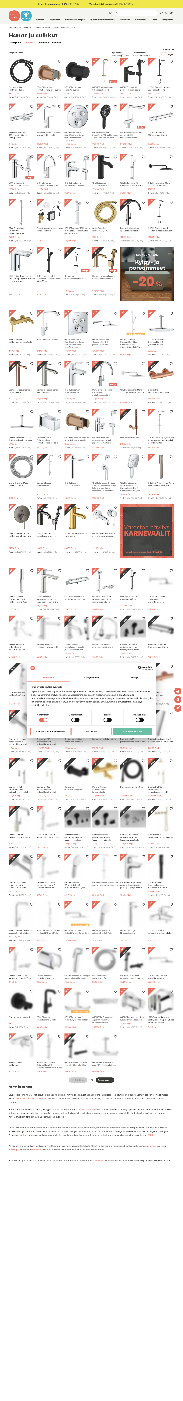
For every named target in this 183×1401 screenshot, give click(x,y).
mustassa (153, 1146)
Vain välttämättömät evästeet (50, 731)
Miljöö (170, 54)
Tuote (162, 54)
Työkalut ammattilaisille (102, 19)
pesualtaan (22, 1135)
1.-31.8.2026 (58, 4)
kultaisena (36, 1149)
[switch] (75, 720)
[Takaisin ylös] (178, 1396)
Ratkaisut (125, 19)
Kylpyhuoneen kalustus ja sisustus (44, 27)
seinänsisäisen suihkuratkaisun (31, 1098)
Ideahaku (56, 42)
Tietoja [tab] (134, 677)
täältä (150, 1135)
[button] (177, 708)
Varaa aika (98, 1160)
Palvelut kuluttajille (75, 19)
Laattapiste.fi (14, 27)
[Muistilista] (161, 12)
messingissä (15, 1149)
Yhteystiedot (167, 19)
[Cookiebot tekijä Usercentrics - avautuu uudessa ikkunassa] (140, 668)
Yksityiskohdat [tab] (91, 677)
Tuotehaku (29, 42)
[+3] (50, 71)
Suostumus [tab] (48, 677)
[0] (166, 12)
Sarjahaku (43, 42)
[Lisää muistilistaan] (32, 61)
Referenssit (140, 19)
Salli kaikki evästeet (132, 731)
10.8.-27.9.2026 (111, 4)
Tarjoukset (54, 19)
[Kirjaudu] (171, 13)
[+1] (22, 71)
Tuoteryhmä (15, 42)
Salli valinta (91, 731)
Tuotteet (39, 19)
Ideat (154, 19)
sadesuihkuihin (83, 1109)
